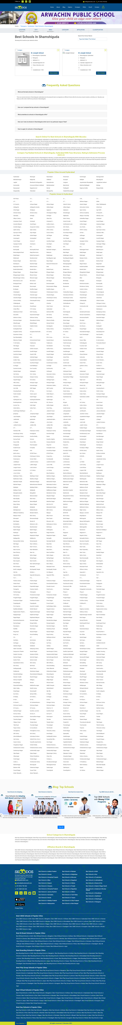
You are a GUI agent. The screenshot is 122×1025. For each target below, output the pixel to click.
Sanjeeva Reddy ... (34, 654)
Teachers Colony (67, 719)
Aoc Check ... (83, 227)
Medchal (65, 504)
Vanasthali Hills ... (51, 739)
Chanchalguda (100, 292)
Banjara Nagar (17, 261)
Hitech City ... (83, 385)
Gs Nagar (15, 365)
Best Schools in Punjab (68, 886)
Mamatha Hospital (68, 490)
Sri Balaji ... (99, 694)
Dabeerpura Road (17, 311)
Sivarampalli (33, 691)
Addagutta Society (35, 207)
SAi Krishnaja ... (67, 640)
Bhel (81, 278)
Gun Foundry (33, 368)
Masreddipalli (33, 501)
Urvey (81, 733)
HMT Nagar (33, 388)
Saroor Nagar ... (67, 660)
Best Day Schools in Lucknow (72, 1012)
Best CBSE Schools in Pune (24, 921)
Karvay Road (16, 439)
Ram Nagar (83, 617)
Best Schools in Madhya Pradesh (48, 900)
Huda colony (83, 391)
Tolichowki (66, 728)
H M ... (64, 368)
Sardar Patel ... (17, 660)
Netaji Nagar (16, 558)
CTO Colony (33, 309)
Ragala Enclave (50, 609)
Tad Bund (82, 716)
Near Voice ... (83, 552)
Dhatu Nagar (66, 320)
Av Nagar (82, 238)
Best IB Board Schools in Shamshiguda (63, 850)
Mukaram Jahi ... (34, 524)
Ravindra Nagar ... (51, 626)
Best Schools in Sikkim (68, 891)
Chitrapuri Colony (100, 303)
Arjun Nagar (33, 232)
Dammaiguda (66, 311)
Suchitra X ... (66, 711)
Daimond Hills (50, 311)
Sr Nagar (49, 694)
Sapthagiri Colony (67, 657)
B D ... (31, 246)
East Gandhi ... (100, 334)
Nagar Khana (33, 532)
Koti (31, 450)
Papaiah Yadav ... (17, 586)
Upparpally (66, 733)
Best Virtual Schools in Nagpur (52, 998)
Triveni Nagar (66, 730)
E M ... (48, 334)
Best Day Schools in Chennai (92, 1010)
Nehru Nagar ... (50, 555)
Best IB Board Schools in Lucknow (96, 938)
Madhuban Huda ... (18, 478)
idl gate (65, 402)
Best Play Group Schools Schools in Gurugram (47, 983)
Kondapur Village (84, 447)
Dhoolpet (82, 320)
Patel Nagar (66, 589)
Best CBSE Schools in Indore (97, 921)
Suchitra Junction (34, 711)
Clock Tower (50, 306)
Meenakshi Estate (51, 507)
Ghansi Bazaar (83, 354)
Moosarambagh (34, 518)
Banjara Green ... (84, 258)
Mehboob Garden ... (101, 507)
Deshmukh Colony (67, 317)
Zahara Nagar (100, 770)
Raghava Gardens (84, 609)
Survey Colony (17, 713)
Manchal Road (83, 490)
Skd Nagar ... (66, 691)
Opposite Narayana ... (35, 575)
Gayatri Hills (33, 354)
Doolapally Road (17, 328)
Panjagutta (99, 583)
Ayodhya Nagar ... (67, 241)
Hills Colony (16, 382)
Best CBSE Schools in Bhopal (77, 924)
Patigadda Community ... (86, 589)
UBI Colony (16, 733)
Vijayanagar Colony (52, 753)
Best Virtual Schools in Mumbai (47, 995)
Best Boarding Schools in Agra (71, 963)
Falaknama (33, 343)
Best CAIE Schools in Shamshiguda (93, 856)
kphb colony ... (17, 453)
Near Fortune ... (34, 546)
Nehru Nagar (33, 555)
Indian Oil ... (66, 405)
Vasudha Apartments (35, 742)
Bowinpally (16, 286)
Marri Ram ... (33, 498)
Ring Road (16, 631)
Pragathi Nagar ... (34, 597)
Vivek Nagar (16, 759)
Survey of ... (33, 713)
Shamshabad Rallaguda (36, 674)
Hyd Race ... (16, 396)
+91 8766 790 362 (21, 886)
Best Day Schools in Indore (89, 1012)
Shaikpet (82, 668)
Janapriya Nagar (34, 413)
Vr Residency (83, 761)
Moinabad (99, 515)
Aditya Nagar (50, 207)
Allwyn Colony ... (17, 218)
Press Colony (66, 600)
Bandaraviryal (33, 258)
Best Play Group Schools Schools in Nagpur (47, 978)
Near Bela (49, 544)
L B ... (81, 459)
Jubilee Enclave (17, 425)
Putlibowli (65, 603)
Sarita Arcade (33, 660)
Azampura (32, 244)
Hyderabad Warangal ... (102, 396)
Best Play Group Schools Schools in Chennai (46, 973)
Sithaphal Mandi (84, 688)
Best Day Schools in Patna (28, 1018)
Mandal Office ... (100, 490)
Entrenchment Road (35, 340)
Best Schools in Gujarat (45, 883)
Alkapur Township (84, 215)
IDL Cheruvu (50, 402)
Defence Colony (17, 317)
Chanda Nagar (17, 294)
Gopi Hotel (66, 360)
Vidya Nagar (66, 750)
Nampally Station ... (85, 538)
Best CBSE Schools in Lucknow (79, 921)
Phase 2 (49, 592)
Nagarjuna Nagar (34, 535)
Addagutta (16, 207)
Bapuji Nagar (66, 261)
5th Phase (16, 198)
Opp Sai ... (65, 572)
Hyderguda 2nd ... (18, 399)
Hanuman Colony (51, 374)
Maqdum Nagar (51, 495)
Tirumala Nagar (34, 725)
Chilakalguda (16, 303)
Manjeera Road (84, 493)
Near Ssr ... (33, 552)
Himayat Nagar (50, 382)
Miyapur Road (17, 515)
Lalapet (98, 461)
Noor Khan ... (99, 566)
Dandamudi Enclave (85, 311)
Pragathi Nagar (17, 597)
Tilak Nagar (99, 722)
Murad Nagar (16, 527)
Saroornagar (83, 660)
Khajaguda (16, 444)
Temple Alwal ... (51, 722)
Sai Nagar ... (16, 643)
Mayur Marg (16, 504)
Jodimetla (65, 422)
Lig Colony (66, 470)
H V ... (81, 368)
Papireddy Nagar (34, 586)
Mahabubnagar (17, 179)
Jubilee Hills (33, 425)
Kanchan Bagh (50, 433)
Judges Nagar (66, 425)
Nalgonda (32, 179)
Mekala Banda (33, 510)
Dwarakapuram (100, 331)
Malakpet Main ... (34, 487)
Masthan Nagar (51, 501)
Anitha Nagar (83, 224)
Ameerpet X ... (50, 221)
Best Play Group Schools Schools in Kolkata (79, 970)
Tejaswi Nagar (83, 719)
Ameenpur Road (17, 221)
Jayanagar (99, 416)
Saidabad (32, 645)
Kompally (32, 447)
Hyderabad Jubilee (84, 396)
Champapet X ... (84, 292)
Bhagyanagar (99, 272)
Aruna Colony (50, 232)
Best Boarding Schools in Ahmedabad (76, 956)
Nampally (49, 538)
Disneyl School (50, 323)
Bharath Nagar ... (100, 275)
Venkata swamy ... (84, 744)
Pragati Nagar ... (67, 597)
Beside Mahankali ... (18, 269)
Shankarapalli (66, 674)
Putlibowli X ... (83, 603)
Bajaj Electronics (34, 252)
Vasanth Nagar (84, 739)
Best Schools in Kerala (45, 897)
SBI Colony (99, 662)
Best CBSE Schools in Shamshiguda (24, 850)
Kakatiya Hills (16, 430)
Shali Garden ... (100, 668)
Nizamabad (50, 176)
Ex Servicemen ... (100, 340)
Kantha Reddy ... (34, 436)
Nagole (65, 535)
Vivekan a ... (50, 759)
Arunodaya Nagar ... (68, 232)
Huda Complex (17, 394)
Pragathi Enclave (100, 594)
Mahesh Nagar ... (17, 484)
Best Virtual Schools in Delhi (24, 993)
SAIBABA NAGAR (100, 643)
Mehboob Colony (84, 507)
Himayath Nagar (84, 382)
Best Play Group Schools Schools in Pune (71, 973)
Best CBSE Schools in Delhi (23, 919)
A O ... (97, 198)
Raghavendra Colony (101, 609)
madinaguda (99, 478)
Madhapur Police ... (18, 476)
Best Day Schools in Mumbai (36, 1012)
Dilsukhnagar (16, 323)
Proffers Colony (84, 600)
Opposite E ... (83, 572)
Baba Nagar (99, 246)
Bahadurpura (99, 249)
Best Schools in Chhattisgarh (94, 899)
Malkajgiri (65, 487)
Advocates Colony (84, 207)
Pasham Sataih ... (34, 589)
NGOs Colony (66, 563)
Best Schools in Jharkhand (93, 896)
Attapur (49, 238)
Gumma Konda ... (17, 368)
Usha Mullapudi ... (18, 736)
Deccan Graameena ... (85, 314)
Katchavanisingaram (68, 439)
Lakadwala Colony (101, 459)
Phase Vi (98, 592)
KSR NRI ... (82, 456)
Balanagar (82, 255)
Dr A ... (31, 328)
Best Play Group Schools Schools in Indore (87, 975)
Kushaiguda (66, 459)
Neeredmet (16, 555)
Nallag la (98, 535)
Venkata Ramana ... (52, 744)
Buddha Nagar (34, 289)
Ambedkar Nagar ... (85, 218)
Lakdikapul (16, 461)
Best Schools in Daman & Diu (94, 883)
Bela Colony (66, 266)
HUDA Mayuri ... (51, 394)
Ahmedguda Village (52, 212)
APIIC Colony (50, 229)
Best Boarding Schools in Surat (49, 958)
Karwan (32, 439)
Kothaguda (99, 447)
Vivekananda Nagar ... (102, 759)
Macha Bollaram (67, 473)
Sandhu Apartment (68, 651)
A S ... (31, 201)
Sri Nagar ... (50, 696)
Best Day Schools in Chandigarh (45, 1018)
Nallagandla (16, 538)
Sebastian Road (67, 665)
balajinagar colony (68, 255)
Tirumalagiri (50, 725)
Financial (32, 345)
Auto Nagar (66, 238)
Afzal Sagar (16, 210)
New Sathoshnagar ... (35, 563)
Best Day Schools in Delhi (23, 1010)
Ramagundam (100, 176)
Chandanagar (83, 294)
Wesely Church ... (67, 764)
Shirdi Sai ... (66, 679)
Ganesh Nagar (100, 351)
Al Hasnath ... (99, 212)
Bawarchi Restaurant (52, 263)
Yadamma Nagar (34, 767)
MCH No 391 (50, 504)
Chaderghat (16, 292)
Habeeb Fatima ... (100, 368)
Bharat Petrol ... (84, 275)
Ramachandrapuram (18, 620)
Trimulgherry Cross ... (35, 730)
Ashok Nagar (33, 235)
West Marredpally (100, 764)
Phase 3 (65, 592)
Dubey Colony (50, 328)
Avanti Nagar (16, 241)
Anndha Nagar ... (17, 227)
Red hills (65, 626)
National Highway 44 (68, 541)
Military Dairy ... (100, 510)
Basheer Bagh (33, 263)
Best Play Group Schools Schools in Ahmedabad (35, 975)
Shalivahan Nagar (34, 671)
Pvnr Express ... (17, 606)
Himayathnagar (100, 382)
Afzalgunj (32, 210)
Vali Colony (16, 739)
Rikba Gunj (99, 628)
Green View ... (99, 362)
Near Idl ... (99, 546)
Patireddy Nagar (100, 589)
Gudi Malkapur (34, 365)
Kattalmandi (83, 439)
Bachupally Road (34, 249)
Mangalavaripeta (17, 493)
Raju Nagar (49, 617)
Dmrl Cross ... (83, 323)
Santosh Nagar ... (34, 657)
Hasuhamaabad (84, 377)
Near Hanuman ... (67, 546)
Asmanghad (33, 238)
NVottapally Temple (35, 569)
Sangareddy (16, 191)
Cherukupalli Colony (35, 300)
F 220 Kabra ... (17, 343)
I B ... (64, 399)
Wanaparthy (50, 191)
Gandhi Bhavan (17, 351)
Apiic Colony (33, 229)
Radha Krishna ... (100, 606)
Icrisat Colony (33, 402)
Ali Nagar (49, 215)
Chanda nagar (33, 294)
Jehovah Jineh (67, 419)
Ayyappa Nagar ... (101, 241)
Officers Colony (84, 569)
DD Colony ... (66, 314)
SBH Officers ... (50, 662)
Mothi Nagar (66, 518)
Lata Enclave (33, 467)
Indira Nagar (99, 405)
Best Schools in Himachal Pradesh (48, 889)
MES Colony (50, 510)
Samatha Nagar (67, 648)
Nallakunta (33, 538)
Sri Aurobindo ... (84, 694)
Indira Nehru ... (17, 408)
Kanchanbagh (66, 433)
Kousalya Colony (67, 450)
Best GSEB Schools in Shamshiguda (64, 858)
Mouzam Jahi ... (51, 521)
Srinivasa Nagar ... (34, 705)
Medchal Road (100, 504)
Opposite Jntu (100, 572)
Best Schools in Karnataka (46, 894)
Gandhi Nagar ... (51, 351)
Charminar (99, 297)
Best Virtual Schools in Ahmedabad (67, 995)
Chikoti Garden (100, 300)
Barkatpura (16, 263)
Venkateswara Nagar (101, 747)
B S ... (81, 246)
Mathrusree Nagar (68, 501)
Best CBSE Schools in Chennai (96, 919)
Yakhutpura (66, 767)
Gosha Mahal (83, 360)
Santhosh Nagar (100, 654)
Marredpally (16, 498)
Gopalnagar (50, 360)
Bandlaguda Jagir (51, 258)
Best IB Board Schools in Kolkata (64, 936)
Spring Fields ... (34, 694)
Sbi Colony (16, 665)
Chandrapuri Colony (52, 297)
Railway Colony (84, 611)
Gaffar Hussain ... (34, 348)
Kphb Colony (99, 450)
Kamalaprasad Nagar (85, 430)
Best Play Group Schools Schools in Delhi (27, 970)
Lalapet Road (16, 464)
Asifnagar (82, 235)
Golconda (82, 357)
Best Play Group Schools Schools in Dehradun (73, 978)
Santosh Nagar (17, 657)
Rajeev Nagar (50, 614)
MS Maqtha (99, 521)
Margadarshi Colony (68, 495)
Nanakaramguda (100, 538)
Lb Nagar (98, 467)
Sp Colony (16, 694)
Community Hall (84, 306)
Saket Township (17, 648)
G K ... (97, 345)
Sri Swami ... (16, 702)
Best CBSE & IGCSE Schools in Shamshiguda (86, 852)
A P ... (14, 201)
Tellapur (98, 719)
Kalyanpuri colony (34, 430)
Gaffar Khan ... (50, 348)
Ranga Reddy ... (34, 623)
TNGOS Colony (100, 725)
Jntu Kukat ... (50, 422)
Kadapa (65, 428)
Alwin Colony (66, 218)
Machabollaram (84, 473)
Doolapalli (98, 326)
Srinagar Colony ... (68, 702)
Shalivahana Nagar (51, 671)
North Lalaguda (17, 569)
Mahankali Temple (51, 481)
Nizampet (32, 566)
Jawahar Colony (84, 413)
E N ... (64, 334)
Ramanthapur (66, 620)
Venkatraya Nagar (18, 750)
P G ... (31, 578)
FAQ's (84, 7)
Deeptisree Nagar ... (101, 314)
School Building (50, 665)
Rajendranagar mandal (86, 614)
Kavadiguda (99, 439)
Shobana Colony (84, 682)
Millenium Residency (18, 512)
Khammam (66, 176)
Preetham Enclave (34, 600)
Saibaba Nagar (17, 645)
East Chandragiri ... (85, 334)
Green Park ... (83, 362)
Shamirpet (82, 671)
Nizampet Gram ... (68, 566)
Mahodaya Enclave (51, 484)
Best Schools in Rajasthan (69, 889)
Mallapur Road (17, 490)
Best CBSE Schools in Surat (24, 924)
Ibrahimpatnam (17, 402)
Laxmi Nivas (83, 467)
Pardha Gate (83, 586)
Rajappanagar (17, 614)
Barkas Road (99, 261)
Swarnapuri (50, 716)
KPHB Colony (83, 450)
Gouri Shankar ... (100, 360)
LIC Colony (33, 470)
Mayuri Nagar (33, 504)
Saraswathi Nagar (84, 657)
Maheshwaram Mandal (36, 484)
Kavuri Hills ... (33, 442)
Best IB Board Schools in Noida (41, 946)
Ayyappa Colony (84, 241)
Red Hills (82, 626)
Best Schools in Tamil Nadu (70, 894)
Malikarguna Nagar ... (52, 487)
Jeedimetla (16, 419)
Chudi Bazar (33, 306)
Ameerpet (32, 221)
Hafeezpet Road (67, 371)
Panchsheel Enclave (85, 583)
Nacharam (82, 529)
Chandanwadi (100, 294)
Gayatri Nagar (50, 354)
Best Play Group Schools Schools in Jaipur (34, 981)
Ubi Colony (32, 733)
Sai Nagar (98, 640)
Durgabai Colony (17, 331)
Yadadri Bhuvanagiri (68, 191)
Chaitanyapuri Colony (52, 292)
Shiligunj (32, 679)
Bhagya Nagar (17, 272)
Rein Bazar (33, 628)
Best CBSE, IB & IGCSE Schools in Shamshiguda (62, 852)
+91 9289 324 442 (21, 889)
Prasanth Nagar (100, 597)
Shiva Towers (99, 679)
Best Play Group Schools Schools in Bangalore (53, 970)
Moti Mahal (99, 518)
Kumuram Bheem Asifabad (37, 185)
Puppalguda (33, 603)
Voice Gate (66, 761)
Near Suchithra (50, 552)
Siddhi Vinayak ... (51, 685)
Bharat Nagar (50, 275)
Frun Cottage (66, 345)
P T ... (64, 578)
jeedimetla (32, 419)
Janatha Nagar (50, 413)
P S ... (48, 578)
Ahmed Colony (17, 212)
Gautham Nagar (17, 354)
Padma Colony (17, 580)
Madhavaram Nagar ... (85, 476)
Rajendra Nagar (67, 614)
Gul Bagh (49, 365)
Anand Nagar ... (84, 221)
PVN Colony (99, 603)
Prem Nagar (50, 600)
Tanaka (98, 716)
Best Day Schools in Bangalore (39, 1010)
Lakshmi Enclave (51, 461)
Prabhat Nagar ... (84, 594)
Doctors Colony (17, 326)
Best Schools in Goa (91, 874)
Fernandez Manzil (100, 343)
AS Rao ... (82, 232)
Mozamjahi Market (68, 521)
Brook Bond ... (100, 286)
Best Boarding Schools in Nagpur (68, 958)
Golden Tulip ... (100, 357)
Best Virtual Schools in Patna (53, 1000)
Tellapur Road (16, 722)
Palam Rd (98, 580)
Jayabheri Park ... (67, 416)
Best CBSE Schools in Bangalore (41, 919)
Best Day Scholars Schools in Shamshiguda (87, 839)
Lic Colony (49, 470)
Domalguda (50, 326)
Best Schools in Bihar (44, 880)
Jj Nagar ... (33, 422)
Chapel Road (83, 297)
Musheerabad (33, 527)
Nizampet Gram (51, 566)
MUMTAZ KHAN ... (68, 524)
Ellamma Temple (17, 340)
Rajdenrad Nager (34, 614)
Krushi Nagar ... (67, 456)
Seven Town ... (33, 668)
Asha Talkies (16, 235)
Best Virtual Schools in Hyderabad (80, 993)
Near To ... (65, 552)
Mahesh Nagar (100, 481)
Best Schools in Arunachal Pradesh (48, 877)
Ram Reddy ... (99, 617)
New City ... (99, 558)
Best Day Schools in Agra (96, 1018)
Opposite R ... (66, 575)
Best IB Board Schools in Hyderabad (84, 936)
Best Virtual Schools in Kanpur (35, 1000)
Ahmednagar (66, 212)
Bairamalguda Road (18, 252)
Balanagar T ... (100, 255)
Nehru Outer (66, 555)
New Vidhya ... (50, 563)
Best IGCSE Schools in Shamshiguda (89, 854)
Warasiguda (33, 764)
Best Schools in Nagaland (69, 880)
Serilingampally (17, 668)
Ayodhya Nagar (51, 241)
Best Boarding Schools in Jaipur (41, 961)
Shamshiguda (50, 674)
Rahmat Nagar (50, 611)
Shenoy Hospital (17, 679)
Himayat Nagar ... (67, 382)
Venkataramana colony (36, 747)
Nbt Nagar (16, 544)
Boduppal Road (17, 283)
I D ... (81, 399)
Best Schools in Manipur (69, 871)
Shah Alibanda (50, 668)
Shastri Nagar (99, 677)
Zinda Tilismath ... (17, 773)
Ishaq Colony (99, 408)
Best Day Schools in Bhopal (68, 1015)
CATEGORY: (65, 30)
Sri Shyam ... (83, 699)
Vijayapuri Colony (67, 753)
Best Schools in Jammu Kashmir (48, 891)
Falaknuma (49, 343)
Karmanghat (83, 436)
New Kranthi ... (34, 561)
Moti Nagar (16, 521)
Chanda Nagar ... (51, 294)
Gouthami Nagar (34, 362)
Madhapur (99, 473)
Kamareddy (16, 185)
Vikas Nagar (99, 753)
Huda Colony (66, 391)
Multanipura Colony (52, 524)
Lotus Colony (16, 473)
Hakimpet (98, 371)
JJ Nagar (15, 422)
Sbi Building (83, 662)
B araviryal (16, 246)
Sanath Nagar (33, 651)
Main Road (66, 484)
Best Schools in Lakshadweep (94, 880)
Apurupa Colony (17, 232)
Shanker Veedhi (17, 677)
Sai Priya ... (49, 643)
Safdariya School (51, 637)
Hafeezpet (49, 371)
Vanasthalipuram (67, 739)
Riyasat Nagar (33, 631)
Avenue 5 (32, 241)
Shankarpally (99, 674)
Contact (97, 7)
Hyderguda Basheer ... (35, 399)
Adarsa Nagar (50, 204)
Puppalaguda (16, 603)
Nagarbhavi (16, 535)
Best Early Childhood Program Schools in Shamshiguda (50, 856)
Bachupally (16, 249)
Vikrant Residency (34, 756)
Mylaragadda (83, 527)
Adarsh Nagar (83, 204)
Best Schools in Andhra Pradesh (47, 871)
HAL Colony (33, 374)
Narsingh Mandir (51, 541)
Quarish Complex (34, 606)
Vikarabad (32, 191)
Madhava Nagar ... (51, 476)
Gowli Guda (66, 362)
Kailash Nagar (83, 428)
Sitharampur (99, 688)
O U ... (64, 569)
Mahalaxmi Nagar (34, 481)
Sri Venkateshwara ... (35, 702)
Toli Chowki (49, 728)
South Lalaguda (100, 691)
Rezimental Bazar (84, 628)
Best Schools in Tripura (68, 897)
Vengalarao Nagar (18, 744)
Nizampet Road (84, 566)
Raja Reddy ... (99, 611)
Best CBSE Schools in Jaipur (94, 924)
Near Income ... (17, 549)
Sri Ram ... (82, 696)
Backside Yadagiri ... (52, 249)
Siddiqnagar (83, 685)
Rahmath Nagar (67, 611)
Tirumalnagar (66, 725)
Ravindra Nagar (34, 626)
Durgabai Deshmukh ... (36, 331)
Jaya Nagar (33, 416)
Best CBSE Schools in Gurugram (79, 926)
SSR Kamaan (99, 705)
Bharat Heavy (33, 275)
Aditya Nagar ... (67, 207)
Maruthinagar (99, 498)
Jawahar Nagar (100, 413)
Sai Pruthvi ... (66, 643)
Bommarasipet (50, 283)
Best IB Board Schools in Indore (25, 941)
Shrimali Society (100, 682)
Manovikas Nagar (100, 493)
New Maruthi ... (50, 561)
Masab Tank (16, 501)
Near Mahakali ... (34, 549)
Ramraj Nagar (17, 623)
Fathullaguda (83, 343)
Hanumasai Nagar (18, 377)
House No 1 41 (83, 388)
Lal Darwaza (66, 461)
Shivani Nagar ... (67, 682)
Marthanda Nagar (51, 498)
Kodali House (16, 447)
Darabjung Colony (101, 311)
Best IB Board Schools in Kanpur (50, 944)
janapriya (15, 413)
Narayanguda (33, 541)
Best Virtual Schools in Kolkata (61, 993)
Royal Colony (50, 634)
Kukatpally (99, 456)
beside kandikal (84, 266)
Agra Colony (83, 210)
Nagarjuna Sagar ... (52, 535)
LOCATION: (22, 30)
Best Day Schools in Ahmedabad (54, 1012)
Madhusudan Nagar (68, 478)
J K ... (31, 411)
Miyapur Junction (84, 512)
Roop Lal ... (16, 634)
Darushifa (15, 314)
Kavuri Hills (16, 442)
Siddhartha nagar (34, 685)
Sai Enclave (33, 640)
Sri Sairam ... (66, 699)
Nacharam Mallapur (101, 529)
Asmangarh (16, 238)
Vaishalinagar (99, 736)
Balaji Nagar (83, 252)
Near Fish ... (99, 544)
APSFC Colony (83, 229)
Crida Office (16, 309)
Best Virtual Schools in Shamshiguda (65, 839)
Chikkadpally (83, 300)
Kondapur (65, 447)
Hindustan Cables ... (52, 385)
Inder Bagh (33, 405)
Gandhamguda (100, 348)
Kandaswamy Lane (85, 433)
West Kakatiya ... (84, 764)
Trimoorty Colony (100, 728)
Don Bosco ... (83, 326)
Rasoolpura (16, 626)
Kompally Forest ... (51, 447)
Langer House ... (17, 467)
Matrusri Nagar (100, 501)
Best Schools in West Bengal (70, 903)
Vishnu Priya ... (100, 756)
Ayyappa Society (17, 244)
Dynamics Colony (17, 334)
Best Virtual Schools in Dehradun (71, 998)
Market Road (99, 495)
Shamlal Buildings (17, 674)
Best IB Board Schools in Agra (59, 946)
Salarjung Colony (34, 648)
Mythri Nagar (16, 529)
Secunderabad (83, 665)
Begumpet (99, 263)
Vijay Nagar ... (17, 753)
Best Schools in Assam (45, 874)
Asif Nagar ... (66, 235)
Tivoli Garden (83, 725)
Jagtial (15, 182)
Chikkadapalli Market (68, 300)
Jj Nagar (98, 419)
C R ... (64, 289)
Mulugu (98, 185)
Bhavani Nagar (50, 278)
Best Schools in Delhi (92, 871)
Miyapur (49, 512)
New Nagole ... (100, 561)
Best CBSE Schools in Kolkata (59, 919)
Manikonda (66, 493)
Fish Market (50, 345)
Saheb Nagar (83, 637)
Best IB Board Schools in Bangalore (44, 936)
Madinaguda (83, 478)
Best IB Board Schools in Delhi (24, 936)
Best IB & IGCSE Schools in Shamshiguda (45, 854)
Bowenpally (99, 283)
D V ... (81, 309)
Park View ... (99, 586)
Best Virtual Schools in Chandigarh (71, 1000)
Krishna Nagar (17, 456)
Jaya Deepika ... (17, 416)
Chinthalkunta (66, 303)
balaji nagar (99, 252)
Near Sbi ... (99, 549)
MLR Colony (66, 515)
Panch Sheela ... (34, 583)
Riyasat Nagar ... (51, 631)
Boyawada (66, 286)
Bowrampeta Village (52, 286)
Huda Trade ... (83, 394)
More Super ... (50, 518)
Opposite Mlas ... (17, 575)
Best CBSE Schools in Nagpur (41, 924)
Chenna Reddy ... (17, 300)
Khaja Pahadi (99, 442)
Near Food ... (16, 546)
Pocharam (66, 594)
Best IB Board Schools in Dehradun (82, 941)
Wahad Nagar (99, 761)
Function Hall (83, 345)
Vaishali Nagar (83, 736)
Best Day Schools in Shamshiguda (23, 837)
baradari (82, 261)
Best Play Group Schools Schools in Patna (83, 981)
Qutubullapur (66, 606)
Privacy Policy (19, 908)
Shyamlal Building (17, 685)
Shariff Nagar (83, 677)
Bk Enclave (33, 280)
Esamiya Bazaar (67, 340)
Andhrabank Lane (67, 224)
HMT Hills (98, 385)
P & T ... (98, 575)
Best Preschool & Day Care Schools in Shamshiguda (42, 839)
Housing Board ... (100, 388)
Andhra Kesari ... (51, 224)
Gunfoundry (50, 368)
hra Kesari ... (50, 391)
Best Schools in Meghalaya (69, 874)
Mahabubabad (50, 185)
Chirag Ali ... (83, 303)
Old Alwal (98, 569)
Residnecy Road (51, 628)
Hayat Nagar (99, 377)
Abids (97, 201)
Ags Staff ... (99, 210)
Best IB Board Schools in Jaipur (31, 944)
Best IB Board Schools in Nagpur (62, 941)
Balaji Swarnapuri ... (35, 255)
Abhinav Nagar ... (84, 201)
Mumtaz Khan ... (84, 524)
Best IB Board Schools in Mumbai (55, 938)
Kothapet (15, 450)
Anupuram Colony (34, 227)
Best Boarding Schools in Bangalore (44, 953)
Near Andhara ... (34, 544)
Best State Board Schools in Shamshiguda (85, 850)
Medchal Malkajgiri (84, 185)
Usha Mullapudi (100, 733)
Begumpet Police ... (18, 266)
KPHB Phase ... (34, 453)
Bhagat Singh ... (100, 269)
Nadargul (15, 532)
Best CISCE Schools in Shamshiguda (74, 856)
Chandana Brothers (68, 294)
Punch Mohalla (100, 600)
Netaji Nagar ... (34, 558)
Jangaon (65, 182)
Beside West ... (83, 269)
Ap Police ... (99, 227)
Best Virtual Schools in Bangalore (42, 993)
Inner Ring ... (50, 408)
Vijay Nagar (99, 750)
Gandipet (82, 351)
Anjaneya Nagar (100, 224)
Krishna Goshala (100, 453)
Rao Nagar (66, 623)
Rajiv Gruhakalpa (100, 614)
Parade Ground (50, 586)
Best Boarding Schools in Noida (53, 963)
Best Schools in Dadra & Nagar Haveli (96, 886)
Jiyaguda (82, 419)
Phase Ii (82, 592)
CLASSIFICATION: (98, 30)
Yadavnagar (50, 767)
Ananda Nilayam (17, 224)
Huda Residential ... (68, 394)
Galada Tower (83, 348)
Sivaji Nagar (16, 691)
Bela (48, 266)
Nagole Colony (83, 535)
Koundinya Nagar (51, 450)
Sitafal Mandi (50, 688)
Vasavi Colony (17, 742)
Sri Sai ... (15, 699)
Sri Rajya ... (66, 696)
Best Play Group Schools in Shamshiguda (44, 837)
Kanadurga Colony (18, 433)
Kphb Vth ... (66, 453)
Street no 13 (50, 708)
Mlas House (50, 515)
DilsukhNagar (33, 323)
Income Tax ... (16, 405)
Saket (97, 645)
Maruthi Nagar (67, 498)
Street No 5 (66, 708)
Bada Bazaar (66, 249)
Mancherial (66, 185)
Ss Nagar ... (83, 705)
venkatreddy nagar (35, 750)
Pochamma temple (35, 594)
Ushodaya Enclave (34, 736)
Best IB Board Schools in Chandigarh (88, 944)
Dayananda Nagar (34, 314)
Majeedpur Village (100, 484)
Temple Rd (65, 722)
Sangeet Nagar (83, 651)
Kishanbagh (83, 444)
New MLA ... (66, 561)
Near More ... (50, 549)
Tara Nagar (33, 719)
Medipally (32, 507)
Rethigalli (65, 628)
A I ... (64, 198)
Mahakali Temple (17, 481)
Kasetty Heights (51, 439)
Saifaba (49, 645)
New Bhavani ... (67, 558)
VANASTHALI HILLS (35, 739)
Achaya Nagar (33, 204)
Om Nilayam (50, 572)
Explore (70, 7)
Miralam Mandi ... (34, 512)
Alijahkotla (66, 215)
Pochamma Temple (51, 594)
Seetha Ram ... (100, 665)
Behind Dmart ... (34, 266)
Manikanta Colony (51, 493)
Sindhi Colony (33, 688)
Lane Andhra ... (67, 464)
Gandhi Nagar (33, 351)
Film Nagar (16, 345)
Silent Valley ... (17, 688)
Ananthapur (33, 224)
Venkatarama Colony (18, 747)
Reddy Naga (99, 626)
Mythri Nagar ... (34, 529)
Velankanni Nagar (84, 742)
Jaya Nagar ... (50, 416)
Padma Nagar (33, 580)
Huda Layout (33, 394)
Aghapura (65, 210)
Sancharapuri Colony (52, 651)
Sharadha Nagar (67, 677)
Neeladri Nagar (100, 552)
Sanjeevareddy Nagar (52, 654)
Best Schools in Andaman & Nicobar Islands (96, 889)
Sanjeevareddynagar (68, 654)
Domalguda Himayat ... (69, 326)
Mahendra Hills (83, 481)
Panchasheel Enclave (52, 583)
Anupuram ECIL (51, 227)
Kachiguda (49, 428)
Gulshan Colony (67, 365)
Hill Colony (99, 379)
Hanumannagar (100, 374)
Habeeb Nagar (17, 371)
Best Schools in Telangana (93, 901)
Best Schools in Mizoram (69, 877)
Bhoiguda (98, 278)
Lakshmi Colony (34, 461)
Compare (77, 7)
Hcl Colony (32, 379)
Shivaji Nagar (16, 682)
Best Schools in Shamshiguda (44, 26)
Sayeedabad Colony (18, 662)
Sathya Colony (100, 660)
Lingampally (99, 470)
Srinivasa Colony (100, 702)
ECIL (31, 337)
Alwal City (49, 218)
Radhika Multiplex (17, 609)
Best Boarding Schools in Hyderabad (85, 953)
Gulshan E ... (99, 365)
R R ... (81, 606)
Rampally (98, 620)
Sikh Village (99, 685)
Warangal (32, 176)
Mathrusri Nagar (84, 501)
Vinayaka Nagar (67, 756)
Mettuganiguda (67, 510)
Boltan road (33, 283)
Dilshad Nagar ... (100, 320)
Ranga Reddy (99, 188)
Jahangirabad (66, 411)
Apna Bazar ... (66, 229)
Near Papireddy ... (84, 549)
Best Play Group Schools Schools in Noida (73, 983)
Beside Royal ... (50, 269)
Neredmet (98, 555)
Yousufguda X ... (67, 770)
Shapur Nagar (50, 677)
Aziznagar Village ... (101, 244)
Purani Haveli (50, 603)
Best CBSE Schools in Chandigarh (59, 926)
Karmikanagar (100, 436)
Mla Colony (33, 515)
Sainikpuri (82, 645)
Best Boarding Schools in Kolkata (64, 953)
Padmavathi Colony (68, 580)
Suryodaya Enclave (18, 716)
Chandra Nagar (17, 297)
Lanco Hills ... (50, 464)
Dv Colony (65, 331)
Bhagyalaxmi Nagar (85, 272)
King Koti (49, 444)
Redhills (15, 628)
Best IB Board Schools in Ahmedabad (75, 938)
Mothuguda (83, 518)
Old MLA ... (33, 572)
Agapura (49, 210)
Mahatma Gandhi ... (68, 481)
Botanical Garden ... (85, 283)
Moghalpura (83, 515)
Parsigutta (16, 589)
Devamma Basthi (84, 317)
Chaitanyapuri (33, 292)
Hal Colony (16, 374)
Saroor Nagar (50, 660)
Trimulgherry (16, 730)
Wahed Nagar (16, 764)
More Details (54, 73)
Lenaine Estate (17, 470)
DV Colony (49, 331)
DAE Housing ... (34, 311)
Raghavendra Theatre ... (19, 611)
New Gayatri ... (17, 561)
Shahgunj (65, 668)
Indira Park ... (33, 408)
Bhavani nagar (34, 278)
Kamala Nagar (67, 430)
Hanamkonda (50, 182)
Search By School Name (85, 36)
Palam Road (16, 583)
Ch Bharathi (99, 289)
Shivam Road (50, 682)
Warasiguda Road (51, 764)
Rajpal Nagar (16, 617)
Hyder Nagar (33, 396)
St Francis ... (16, 708)
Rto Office (82, 634)
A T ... (64, 201)
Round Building (34, 634)
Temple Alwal (33, 722)
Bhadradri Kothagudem (36, 182)
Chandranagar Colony (35, 297)
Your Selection (20, 1023)
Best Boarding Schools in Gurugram (33, 963)
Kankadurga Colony (18, 436)
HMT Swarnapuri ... (68, 388)
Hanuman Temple (84, 374)
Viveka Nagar (33, 759)
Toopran (82, 728)
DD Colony (49, 314)
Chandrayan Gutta (68, 297)
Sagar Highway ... (67, 637)
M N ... (31, 473)
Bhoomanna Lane (18, 280)
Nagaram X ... (99, 532)
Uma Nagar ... (50, 733)
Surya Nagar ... (100, 713)
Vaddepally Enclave (52, 736)
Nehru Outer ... (83, 555)
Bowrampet (33, 286)
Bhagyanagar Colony (18, 275)
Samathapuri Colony (85, 648)
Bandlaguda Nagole (68, 258)
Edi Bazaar (99, 337)
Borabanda (66, 283)
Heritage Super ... (51, 379)
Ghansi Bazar (99, 354)
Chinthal (49, 303)
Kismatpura (99, 444)
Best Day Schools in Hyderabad (74, 1010)
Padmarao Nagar (51, 580)
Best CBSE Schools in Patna (41, 926)
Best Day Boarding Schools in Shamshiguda (88, 837)
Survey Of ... (50, 713)
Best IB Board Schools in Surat (43, 941)
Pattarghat (33, 592)
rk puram (82, 631)
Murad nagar (99, 524)
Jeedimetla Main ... (51, 419)
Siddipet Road (66, 685)
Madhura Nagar (34, 478)
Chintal (32, 303)
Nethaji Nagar (50, 558)
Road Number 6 (100, 631)
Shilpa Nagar (50, 679)
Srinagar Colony (51, 702)
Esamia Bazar (50, 340)
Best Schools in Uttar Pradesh (70, 900)
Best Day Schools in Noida (80, 1018)
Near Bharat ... (67, 544)
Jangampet (66, 413)
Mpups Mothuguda (85, 521)
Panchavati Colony (68, 583)
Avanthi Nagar (100, 238)
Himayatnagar (17, 385)
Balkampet (16, 258)
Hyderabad (31, 26)
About (58, 7)
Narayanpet (16, 188)
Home (52, 7)
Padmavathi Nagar (85, 580)
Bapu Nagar (50, 261)
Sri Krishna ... (33, 696)
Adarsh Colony (67, 204)
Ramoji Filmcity (84, 620)
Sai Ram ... (82, 643)
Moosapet (16, 518)
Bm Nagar (49, 280)
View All (61, 827)
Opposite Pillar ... (51, 575)
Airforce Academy (84, 212)
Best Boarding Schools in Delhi (24, 953)
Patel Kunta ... (50, 589)
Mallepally (32, 490)
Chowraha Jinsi (17, 306)
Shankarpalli (83, 674)
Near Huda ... (83, 546)
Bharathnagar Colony (18, 278)
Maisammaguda (84, 484)
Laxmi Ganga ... (51, 467)
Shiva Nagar (83, 679)
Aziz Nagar (66, 244)
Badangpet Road (84, 249)
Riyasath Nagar (67, 631)
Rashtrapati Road (100, 623)
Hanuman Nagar (67, 374)
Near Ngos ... (66, 549)
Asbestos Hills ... (100, 232)
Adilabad (49, 179)
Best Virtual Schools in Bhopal (89, 998)
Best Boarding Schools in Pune (36, 956)
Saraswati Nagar (100, 657)
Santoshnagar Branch (52, 657)
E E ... (31, 334)
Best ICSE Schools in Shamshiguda (43, 850)
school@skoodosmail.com (24, 883)
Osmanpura (83, 575)
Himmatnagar (33, 385)
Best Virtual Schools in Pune (29, 995)
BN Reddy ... (66, 280)
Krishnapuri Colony (35, 456)
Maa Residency (50, 473)
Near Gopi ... (50, 546)
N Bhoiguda (50, 529)
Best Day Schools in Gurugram (63, 1018)
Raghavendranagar (35, 611)
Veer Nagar (49, 742)
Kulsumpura (16, 459)
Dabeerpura (99, 309)
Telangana (23, 26)
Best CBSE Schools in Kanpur (24, 926)
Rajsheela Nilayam (34, 617)
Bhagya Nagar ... (34, 272)
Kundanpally (50, 459)
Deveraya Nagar (17, 320)
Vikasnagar (16, 756)
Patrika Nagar (17, 592)
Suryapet (65, 179)
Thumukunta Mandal (85, 722)
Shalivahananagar (68, 671)
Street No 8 (82, 708)
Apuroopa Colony (100, 229)
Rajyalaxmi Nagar (67, 617)
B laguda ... (49, 246)
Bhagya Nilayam (67, 272)
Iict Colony (82, 402)
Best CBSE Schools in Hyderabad (78, 919)
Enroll (90, 7)
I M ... (97, 399)
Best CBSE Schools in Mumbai (41, 921)
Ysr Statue (82, 770)
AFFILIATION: (81, 30)
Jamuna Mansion (100, 411)
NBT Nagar (99, 541)
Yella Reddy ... (99, 767)
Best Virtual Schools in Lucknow (87, 995)
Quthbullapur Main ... (52, 606)
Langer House (100, 464)
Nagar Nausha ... (51, 532)
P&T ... (98, 578)
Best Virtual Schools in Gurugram (91, 1000)
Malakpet (15, 487)
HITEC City (66, 385)
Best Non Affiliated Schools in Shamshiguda (86, 858)
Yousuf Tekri (33, 770)
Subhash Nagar (17, 711)
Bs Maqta (15, 289)
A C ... (31, 198)
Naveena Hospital (84, 541)
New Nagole (83, 561)
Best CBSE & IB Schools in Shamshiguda (39, 852)
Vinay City (49, 756)
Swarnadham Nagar (35, 716)
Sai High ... (49, 640)
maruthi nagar (83, 498)
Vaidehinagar (66, 736)
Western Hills (16, 767)
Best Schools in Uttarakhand (94, 893)
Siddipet (82, 179)
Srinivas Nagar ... (84, 702)
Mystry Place (99, 527)
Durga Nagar (83, 328)
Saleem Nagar (50, 648)
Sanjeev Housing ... (101, 651)
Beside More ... (34, 269)
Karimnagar (83, 176)
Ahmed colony (33, 212)
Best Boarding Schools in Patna (79, 961)
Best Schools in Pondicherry (94, 877)
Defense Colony (34, 317)
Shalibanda (16, 671)
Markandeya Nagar (85, 495)
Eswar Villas (83, 340)
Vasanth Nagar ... (100, 739)
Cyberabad (49, 309)
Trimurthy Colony (51, 730)
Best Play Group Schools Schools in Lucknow (62, 975)
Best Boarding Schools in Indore (31, 958)
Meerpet (65, 507)
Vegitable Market (67, 742)
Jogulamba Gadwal (101, 182)
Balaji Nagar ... (17, 255)
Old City (15, 572)
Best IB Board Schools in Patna (68, 944)
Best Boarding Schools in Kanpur (60, 961)
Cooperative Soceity (101, 306)
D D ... (64, 309)
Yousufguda (50, 770)
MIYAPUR (65, 512)
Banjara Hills (99, 258)
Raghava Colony (67, 609)
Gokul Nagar (50, 357)
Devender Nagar (100, 317)
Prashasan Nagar (17, 600)
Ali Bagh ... (32, 215)
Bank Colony (33, 261)
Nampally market (67, 538)
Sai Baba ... (99, 637)
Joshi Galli (82, 422)
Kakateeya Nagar (100, 428)
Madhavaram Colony (68, 476)
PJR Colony (16, 594)
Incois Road (99, 402)
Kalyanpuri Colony (51, 430)
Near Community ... (85, 544)
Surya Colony (66, 713)
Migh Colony (83, 510)
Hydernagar (50, 399)
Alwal (31, 218)
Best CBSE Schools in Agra (23, 929)
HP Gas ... (32, 391)
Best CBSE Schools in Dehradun (59, 924)
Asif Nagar (49, 235)
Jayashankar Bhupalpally (86, 182)
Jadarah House (51, 411)
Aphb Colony (16, 229)
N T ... (64, 529)
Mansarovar (16, 495)
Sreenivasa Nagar (67, 694)
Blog (64, 7)
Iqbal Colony (83, 408)
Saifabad (65, 645)
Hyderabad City (67, 396)
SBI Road (32, 665)
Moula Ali (32, 521)
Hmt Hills (15, 388)
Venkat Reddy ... (34, 744)
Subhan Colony (100, 708)
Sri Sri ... (98, 699)
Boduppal (98, 280)
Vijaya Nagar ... (34, 753)
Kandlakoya (99, 433)
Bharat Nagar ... (67, 275)
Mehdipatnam (17, 510)
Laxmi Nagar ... (67, 467)
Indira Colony (83, 405)
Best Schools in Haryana (45, 886)
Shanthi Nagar (33, 677)
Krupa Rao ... (50, 456)
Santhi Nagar (83, 654)
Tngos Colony (16, 728)
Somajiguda (83, 691)
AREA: (50, 30)
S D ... (14, 637)
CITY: (35, 30)
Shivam (32, 682)
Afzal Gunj (99, 207)
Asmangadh (99, 235)
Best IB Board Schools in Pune (36, 938)
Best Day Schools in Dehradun (51, 1015)
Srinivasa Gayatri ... (18, 705)
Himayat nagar (34, 382)
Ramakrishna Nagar (52, 620)
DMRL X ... (99, 323)
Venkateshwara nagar (85, 747)
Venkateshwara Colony (53, 747)
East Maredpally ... (18, 337)
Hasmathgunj (50, 377)
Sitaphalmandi (67, 688)
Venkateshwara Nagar (69, 747)
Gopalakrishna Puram (35, 360)
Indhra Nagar (50, 405)
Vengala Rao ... (100, 742)
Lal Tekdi (82, 461)
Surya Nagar (83, 713)
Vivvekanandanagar (52, 761)
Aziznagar (82, 244)
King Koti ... (66, 444)
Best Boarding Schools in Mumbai (55, 956)
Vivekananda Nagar (85, 759)
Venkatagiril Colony (101, 744)
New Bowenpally (84, 558)
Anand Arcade (66, 221)
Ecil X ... (82, 337)
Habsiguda (33, 371)
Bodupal (82, 280)
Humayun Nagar (100, 394)
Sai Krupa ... (83, 640)
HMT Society (50, 388)
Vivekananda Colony (68, 759)
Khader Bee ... (66, 442)
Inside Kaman (66, 408)
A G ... (48, 198)
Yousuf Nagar (16, 770)
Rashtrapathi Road (85, 623)
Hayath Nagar (17, 379)
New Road (16, 563)
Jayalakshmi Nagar (85, 416)
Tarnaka (49, 719)
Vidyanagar (83, 750)
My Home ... (66, 527)
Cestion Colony (83, 289)
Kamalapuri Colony (101, 430)
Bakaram (49, 252)
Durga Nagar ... (100, 328)
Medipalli (15, 507)
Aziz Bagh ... (50, 244)
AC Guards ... (16, 204)
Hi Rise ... (65, 379)
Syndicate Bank (67, 716)
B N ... (64, 246)
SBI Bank (65, 662)
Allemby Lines (99, 215)
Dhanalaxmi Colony (35, 320)
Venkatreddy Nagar (52, 750)
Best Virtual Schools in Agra (38, 1003)
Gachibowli (16, 348)
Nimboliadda (99, 563)
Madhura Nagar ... (51, 478)
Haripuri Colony (34, 377)
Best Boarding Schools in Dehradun (88, 958)
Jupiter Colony (83, 425)
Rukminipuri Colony (101, 634)
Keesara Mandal (51, 442)
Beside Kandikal (100, 266)
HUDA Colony (99, 391)
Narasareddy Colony (18, 541)
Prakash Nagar (84, 597)
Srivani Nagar (66, 705)
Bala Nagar (66, 252)
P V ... (81, 578)
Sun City (98, 711)
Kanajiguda (33, 433)
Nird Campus (16, 566)
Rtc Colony (66, 634)
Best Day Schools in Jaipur (84, 1015)
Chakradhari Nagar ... (68, 292)
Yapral (81, 767)
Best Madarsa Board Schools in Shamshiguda (42, 858)
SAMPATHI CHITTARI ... (102, 648)
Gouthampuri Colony (52, 362)
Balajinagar (49, 255)
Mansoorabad (33, 495)
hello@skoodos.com (90, 1)
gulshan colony (84, 365)
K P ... (97, 425)
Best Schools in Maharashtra (47, 903)
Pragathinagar (50, 597)
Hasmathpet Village (68, 377)
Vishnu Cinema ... (84, 756)
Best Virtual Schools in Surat (35, 998)
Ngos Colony (83, 563)
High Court (82, 379)
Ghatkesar (16, 357)
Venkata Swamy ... (68, 744)
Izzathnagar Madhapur (19, 411)
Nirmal (48, 188)
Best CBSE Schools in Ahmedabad (60, 921)
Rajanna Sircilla (84, 188)
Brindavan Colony (84, 286)
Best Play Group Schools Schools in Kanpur (59, 981)
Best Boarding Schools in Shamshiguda (66, 837)
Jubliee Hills (50, 425)
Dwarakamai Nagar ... (85, 331)
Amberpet (98, 218)
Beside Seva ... (67, 269)
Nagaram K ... (83, 532)
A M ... (81, 198)
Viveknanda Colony (35, 761)
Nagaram (65, 532)
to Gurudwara (33, 728)
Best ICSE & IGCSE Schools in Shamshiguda (68, 854)
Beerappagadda (67, 263)
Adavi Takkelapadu (101, 204)
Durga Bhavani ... (67, 328)
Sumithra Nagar (84, 711)
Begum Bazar (83, 263)
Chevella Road (50, 300)
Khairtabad (83, 442)
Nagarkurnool (33, 188)
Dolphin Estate (33, 326)
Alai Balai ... (16, 215)
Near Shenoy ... (17, 552)
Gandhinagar (66, 351)
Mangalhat (33, 493)
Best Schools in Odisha (68, 883)
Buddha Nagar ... (51, 289)
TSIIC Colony (83, 730)
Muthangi (49, 527)
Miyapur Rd (99, 512)
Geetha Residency (67, 354)
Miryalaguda (99, 179)
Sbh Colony (33, 662)
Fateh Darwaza (67, 343)
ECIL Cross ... (50, 337)
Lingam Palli (83, 470)
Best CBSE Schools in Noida (96, 926)
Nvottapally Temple (51, 569)
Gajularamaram (67, 348)
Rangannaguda (51, 623)
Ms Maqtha (16, 524)
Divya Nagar (66, 323)
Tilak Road (16, 725)
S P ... (31, 637)
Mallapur (98, 487)
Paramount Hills (67, 586)
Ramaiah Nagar (34, 620)
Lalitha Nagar (33, 464)
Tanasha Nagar (17, 719)
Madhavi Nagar (100, 476)
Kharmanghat (33, 444)
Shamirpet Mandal (101, 671)
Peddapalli (66, 188)
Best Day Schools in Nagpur (34, 1015)
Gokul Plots (66, 357)
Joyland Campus (100, 422)
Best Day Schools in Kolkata (57, 1010)
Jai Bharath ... (83, 411)
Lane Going (83, 464)
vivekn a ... (16, 761)
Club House (66, 306)
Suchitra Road (50, 711)
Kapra (48, 436)
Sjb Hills (49, 691)
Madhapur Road (34, 476)
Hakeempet (83, 371)
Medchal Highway (84, 504)
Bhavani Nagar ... (67, 278)
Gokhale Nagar (34, 357)
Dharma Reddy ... (51, 320)
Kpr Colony (82, 453)
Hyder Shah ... (50, 396)
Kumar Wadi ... (34, 459)
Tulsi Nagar (99, 730)
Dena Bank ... (50, 317)
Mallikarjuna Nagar (51, 490)
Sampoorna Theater (18, 651)
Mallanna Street (84, 487)
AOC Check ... (66, 227)
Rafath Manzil (33, 609)
